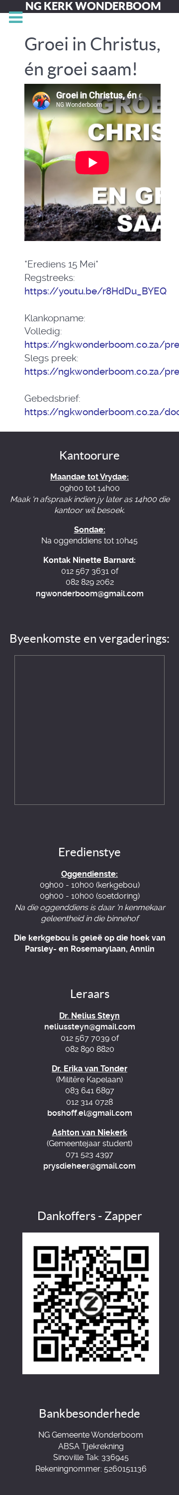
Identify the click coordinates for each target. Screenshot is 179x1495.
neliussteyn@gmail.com (89, 1026)
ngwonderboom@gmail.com (90, 593)
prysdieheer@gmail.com (89, 1166)
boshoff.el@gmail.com (89, 1113)
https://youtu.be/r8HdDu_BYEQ (95, 291)
